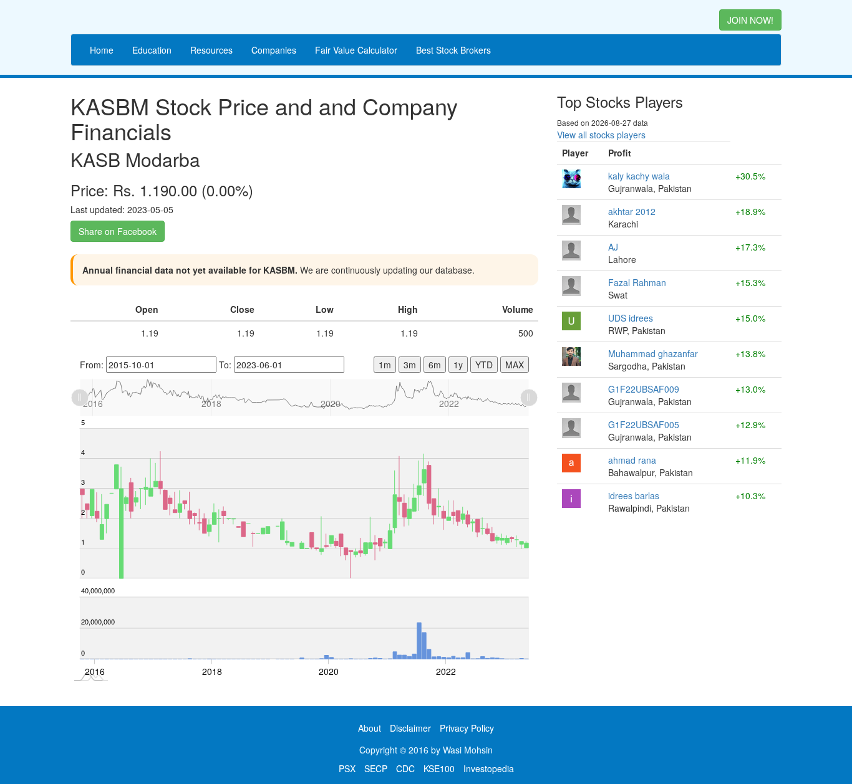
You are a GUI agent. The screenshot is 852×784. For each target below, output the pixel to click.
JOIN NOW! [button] (750, 20)
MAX (514, 364)
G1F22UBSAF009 (643, 389)
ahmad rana (632, 460)
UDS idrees (630, 318)
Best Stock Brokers (453, 50)
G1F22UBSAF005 (643, 424)
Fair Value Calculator (356, 50)
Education (152, 50)
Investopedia (488, 768)
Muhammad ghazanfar (653, 353)
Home (102, 50)
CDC (405, 768)
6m (434, 364)
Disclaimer (410, 728)
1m (385, 364)
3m (410, 364)
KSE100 (439, 768)
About (369, 728)
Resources (211, 50)
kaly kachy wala (639, 176)
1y (458, 364)
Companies (273, 50)
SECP (375, 768)
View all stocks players (601, 134)
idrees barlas (633, 495)
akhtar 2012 (632, 211)
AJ (613, 247)
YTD (484, 364)
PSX (347, 768)
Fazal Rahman (637, 282)
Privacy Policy (467, 728)
